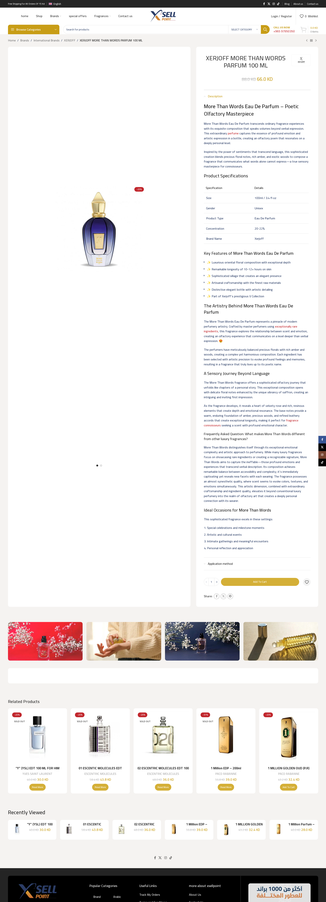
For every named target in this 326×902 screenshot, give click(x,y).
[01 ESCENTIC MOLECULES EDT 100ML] (100, 737)
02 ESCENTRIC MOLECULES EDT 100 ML (163, 770)
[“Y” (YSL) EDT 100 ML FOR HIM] (37, 737)
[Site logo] (163, 16)
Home (12, 40)
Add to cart (260, 581)
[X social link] (268, 3)
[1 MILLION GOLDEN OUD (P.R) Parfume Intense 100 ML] (288, 737)
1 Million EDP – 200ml (226, 768)
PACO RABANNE (226, 774)
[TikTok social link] (278, 3)
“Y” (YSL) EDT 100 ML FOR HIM (37, 768)
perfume (233, 133)
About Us (195, 894)
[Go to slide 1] (97, 465)
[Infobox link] (284, 29)
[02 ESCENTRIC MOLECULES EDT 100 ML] (163, 737)
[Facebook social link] (264, 3)
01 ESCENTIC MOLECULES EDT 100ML (100, 770)
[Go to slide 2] (101, 465)
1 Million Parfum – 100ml (301, 826)
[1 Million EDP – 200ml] (226, 737)
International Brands (46, 40)
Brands (24, 40)
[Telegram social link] (230, 596)
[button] (288, 787)
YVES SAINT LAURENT (37, 774)
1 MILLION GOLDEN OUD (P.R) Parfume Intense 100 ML (288, 770)
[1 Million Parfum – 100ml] (278, 830)
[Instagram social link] (273, 3)
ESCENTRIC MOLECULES (100, 774)
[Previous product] (306, 40)
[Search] (265, 29)
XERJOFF (69, 40)
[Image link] (37, 890)
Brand (97, 897)
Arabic (117, 897)
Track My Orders (149, 894)
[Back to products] (311, 40)
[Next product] (316, 40)
